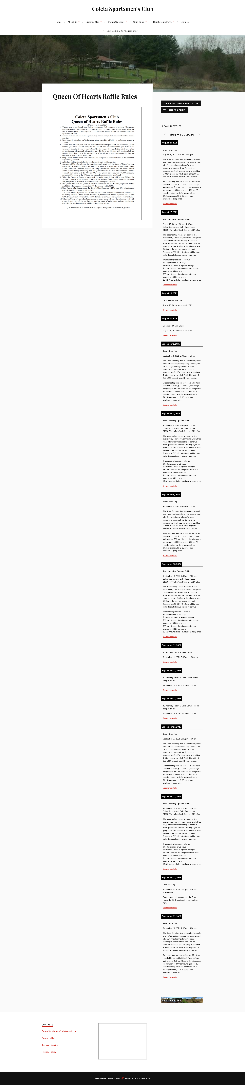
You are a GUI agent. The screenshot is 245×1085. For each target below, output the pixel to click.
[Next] (199, 135)
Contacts (184, 21)
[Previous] (165, 135)
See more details (170, 203)
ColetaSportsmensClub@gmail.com (59, 1031)
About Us (72, 21)
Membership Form (162, 21)
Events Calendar (116, 21)
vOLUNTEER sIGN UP (174, 110)
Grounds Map (92, 21)
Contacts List (48, 1038)
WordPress (114, 1078)
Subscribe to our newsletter (181, 103)
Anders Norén (142, 1078)
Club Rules (138, 21)
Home (59, 21)
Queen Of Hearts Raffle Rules (95, 96)
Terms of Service (50, 1044)
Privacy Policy (49, 1051)
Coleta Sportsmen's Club (122, 8)
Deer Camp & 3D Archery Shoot (122, 30)
